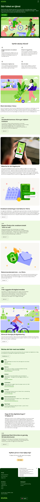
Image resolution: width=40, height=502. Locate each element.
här (22, 475)
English (25, 498)
